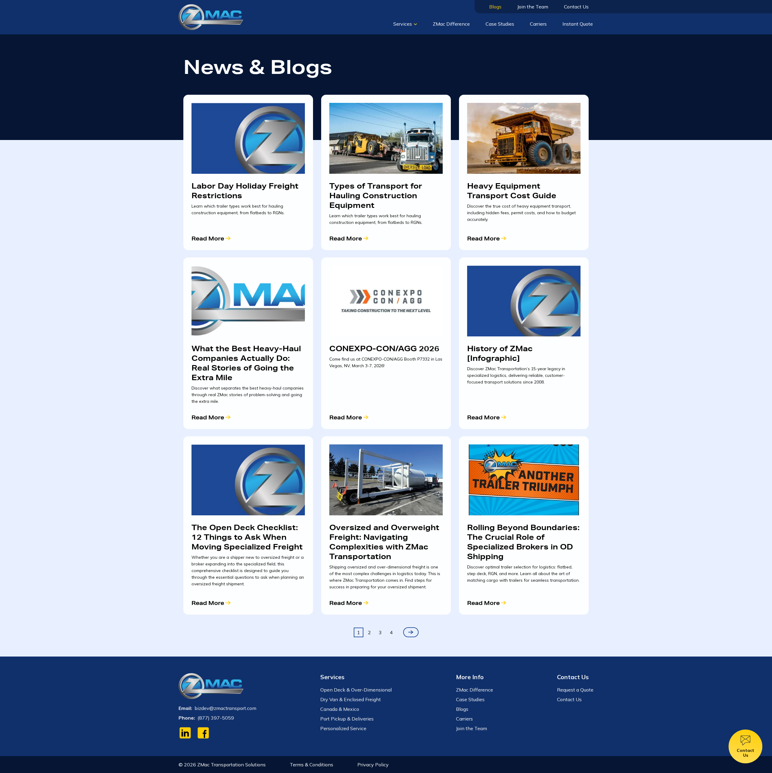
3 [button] (380, 632)
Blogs (495, 7)
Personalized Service (343, 728)
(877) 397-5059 (216, 718)
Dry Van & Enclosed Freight (350, 699)
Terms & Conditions (311, 765)
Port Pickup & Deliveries (347, 719)
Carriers (538, 24)
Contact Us (576, 7)
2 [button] (369, 632)
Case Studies (500, 24)
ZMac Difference (451, 24)
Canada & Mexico (339, 709)
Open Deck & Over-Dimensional (356, 690)
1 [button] (358, 632)
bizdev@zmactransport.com (225, 708)
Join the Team (532, 7)
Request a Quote (575, 690)
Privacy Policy (373, 765)
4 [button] (391, 632)
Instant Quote (577, 24)
